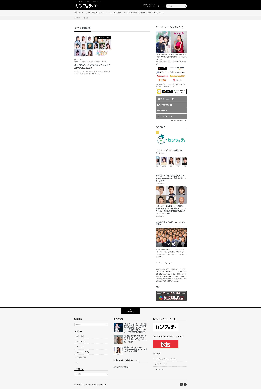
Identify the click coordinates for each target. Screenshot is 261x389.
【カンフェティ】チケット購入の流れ (170, 150)
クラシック (80, 347)
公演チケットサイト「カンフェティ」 (152, 13)
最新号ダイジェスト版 (165, 99)
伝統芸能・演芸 (81, 357)
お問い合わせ (159, 369)
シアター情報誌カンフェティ (95, 13)
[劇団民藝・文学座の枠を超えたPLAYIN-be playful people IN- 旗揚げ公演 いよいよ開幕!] (118, 350)
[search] (185, 6)
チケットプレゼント (164, 116)
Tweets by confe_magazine (165, 263)
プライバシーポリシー (162, 364)
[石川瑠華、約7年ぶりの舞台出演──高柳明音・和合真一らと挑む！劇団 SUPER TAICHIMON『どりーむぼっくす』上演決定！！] (118, 339)
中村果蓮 (97, 61)
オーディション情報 (130, 13)
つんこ (78, 61)
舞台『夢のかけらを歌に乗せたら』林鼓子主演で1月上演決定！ (92, 66)
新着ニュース (78, 13)
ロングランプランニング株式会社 (165, 359)
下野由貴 (90, 61)
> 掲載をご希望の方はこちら (178, 120)
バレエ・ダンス (81, 341)
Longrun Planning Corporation (96, 384)
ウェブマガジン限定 (114, 13)
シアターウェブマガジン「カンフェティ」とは (149, 6)
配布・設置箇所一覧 (164, 105)
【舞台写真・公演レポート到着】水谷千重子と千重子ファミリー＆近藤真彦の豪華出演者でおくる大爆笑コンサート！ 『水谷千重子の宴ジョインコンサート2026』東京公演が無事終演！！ (135, 328)
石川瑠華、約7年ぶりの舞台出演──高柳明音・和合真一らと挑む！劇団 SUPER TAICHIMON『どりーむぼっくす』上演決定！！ (135, 339)
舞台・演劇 (80, 336)
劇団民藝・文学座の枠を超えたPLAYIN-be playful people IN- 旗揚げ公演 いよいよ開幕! (171, 178)
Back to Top (130, 311)
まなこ (84, 61)
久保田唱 (104, 61)
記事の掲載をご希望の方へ (122, 367)
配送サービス (162, 110)
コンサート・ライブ (82, 352)
